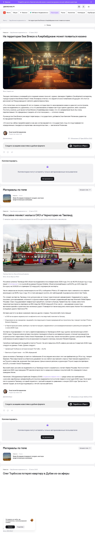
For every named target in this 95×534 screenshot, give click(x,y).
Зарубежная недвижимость (18, 32)
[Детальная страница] (24, 198)
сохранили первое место (52, 377)
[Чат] (79, 7)
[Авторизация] (83, 7)
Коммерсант (13, 284)
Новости (5, 32)
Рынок (21, 195)
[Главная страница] (9, 7)
